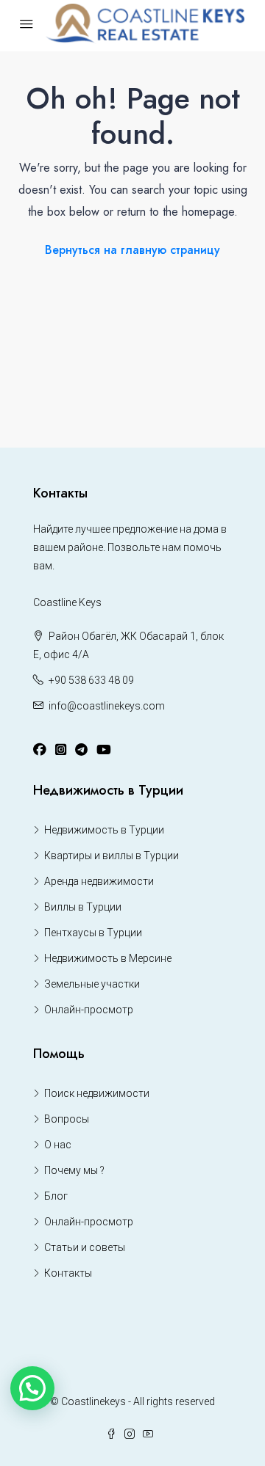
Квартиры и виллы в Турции (111, 855)
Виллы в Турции (82, 907)
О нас (57, 1144)
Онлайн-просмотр (88, 1009)
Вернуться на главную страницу (132, 249)
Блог (56, 1196)
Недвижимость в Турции (104, 830)
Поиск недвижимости (96, 1093)
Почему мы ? (74, 1170)
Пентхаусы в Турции (93, 932)
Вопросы (66, 1119)
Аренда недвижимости (99, 881)
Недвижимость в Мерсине (108, 958)
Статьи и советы (84, 1247)
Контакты (68, 1273)
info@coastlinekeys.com (107, 706)
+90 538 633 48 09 (91, 680)
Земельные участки (92, 984)
